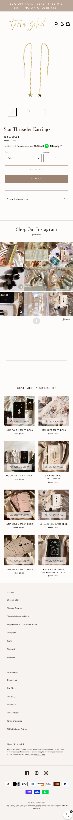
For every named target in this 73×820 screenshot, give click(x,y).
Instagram (11, 633)
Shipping (11, 696)
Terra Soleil (40, 803)
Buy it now (36, 179)
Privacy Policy (13, 713)
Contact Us (12, 680)
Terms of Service (14, 721)
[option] (12, 113)
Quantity (46, 152)
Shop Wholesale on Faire (18, 616)
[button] (36, 254)
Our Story (11, 688)
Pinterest (11, 649)
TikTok (9, 641)
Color (7, 152)
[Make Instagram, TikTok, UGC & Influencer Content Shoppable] (66, 320)
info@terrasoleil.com (52, 752)
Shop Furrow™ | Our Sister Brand (22, 624)
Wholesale (11, 704)
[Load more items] (36, 320)
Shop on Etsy (13, 600)
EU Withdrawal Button (17, 729)
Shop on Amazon (14, 608)
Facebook (11, 657)
